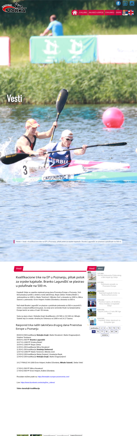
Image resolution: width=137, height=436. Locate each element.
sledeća (105, 335)
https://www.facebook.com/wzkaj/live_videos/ (38, 382)
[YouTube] (125, 3)
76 (98, 332)
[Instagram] (132, 3)
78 (106, 332)
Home (18, 242)
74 (118, 328)
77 (102, 332)
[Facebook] (118, 3)
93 (112, 332)
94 (116, 332)
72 (110, 328)
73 (114, 328)
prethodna (94, 328)
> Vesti (24, 242)
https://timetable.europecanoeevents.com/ (53, 377)
